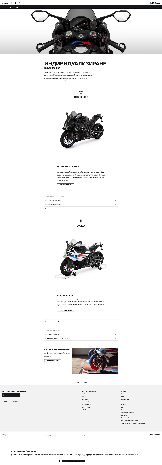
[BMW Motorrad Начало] (154, 3)
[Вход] (19, 2)
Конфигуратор (39, 7)
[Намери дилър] (15, 2)
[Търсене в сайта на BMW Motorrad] (11, 2)
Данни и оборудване (15, 7)
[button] (5, 3)
